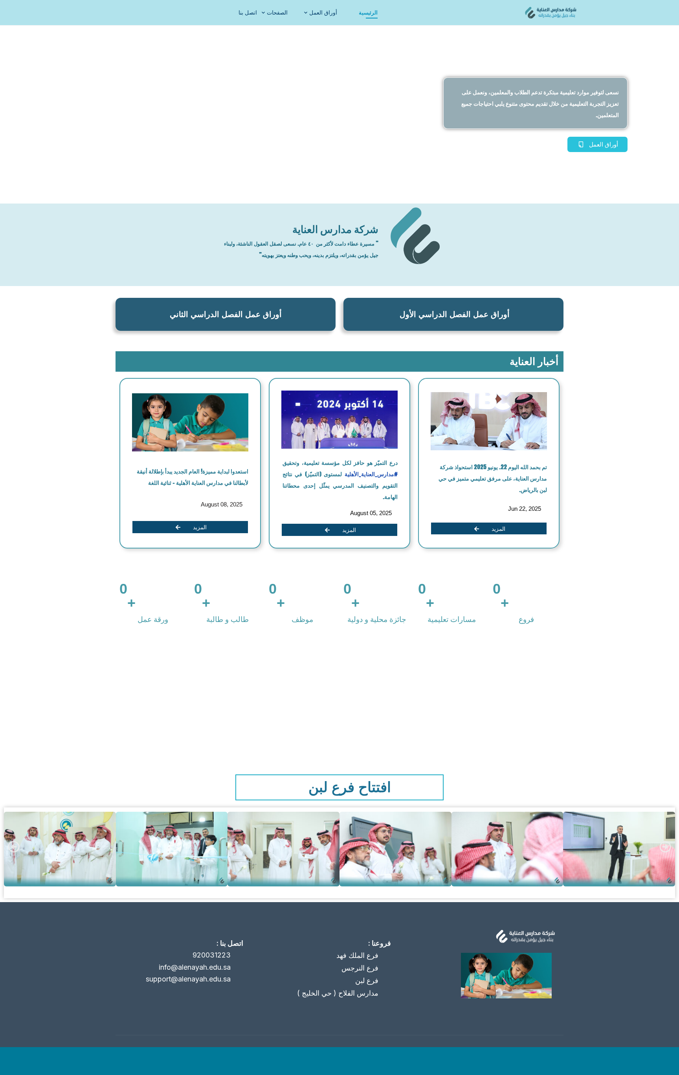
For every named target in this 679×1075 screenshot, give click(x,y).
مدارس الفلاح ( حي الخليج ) (337, 993)
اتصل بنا (248, 12)
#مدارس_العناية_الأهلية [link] (370, 474)
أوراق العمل (323, 12)
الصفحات (277, 12)
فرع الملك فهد (357, 955)
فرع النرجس (359, 968)
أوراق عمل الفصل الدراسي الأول (455, 314)
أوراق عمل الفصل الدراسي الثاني (226, 314)
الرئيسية (368, 12)
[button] (14, 847)
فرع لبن (366, 980)
